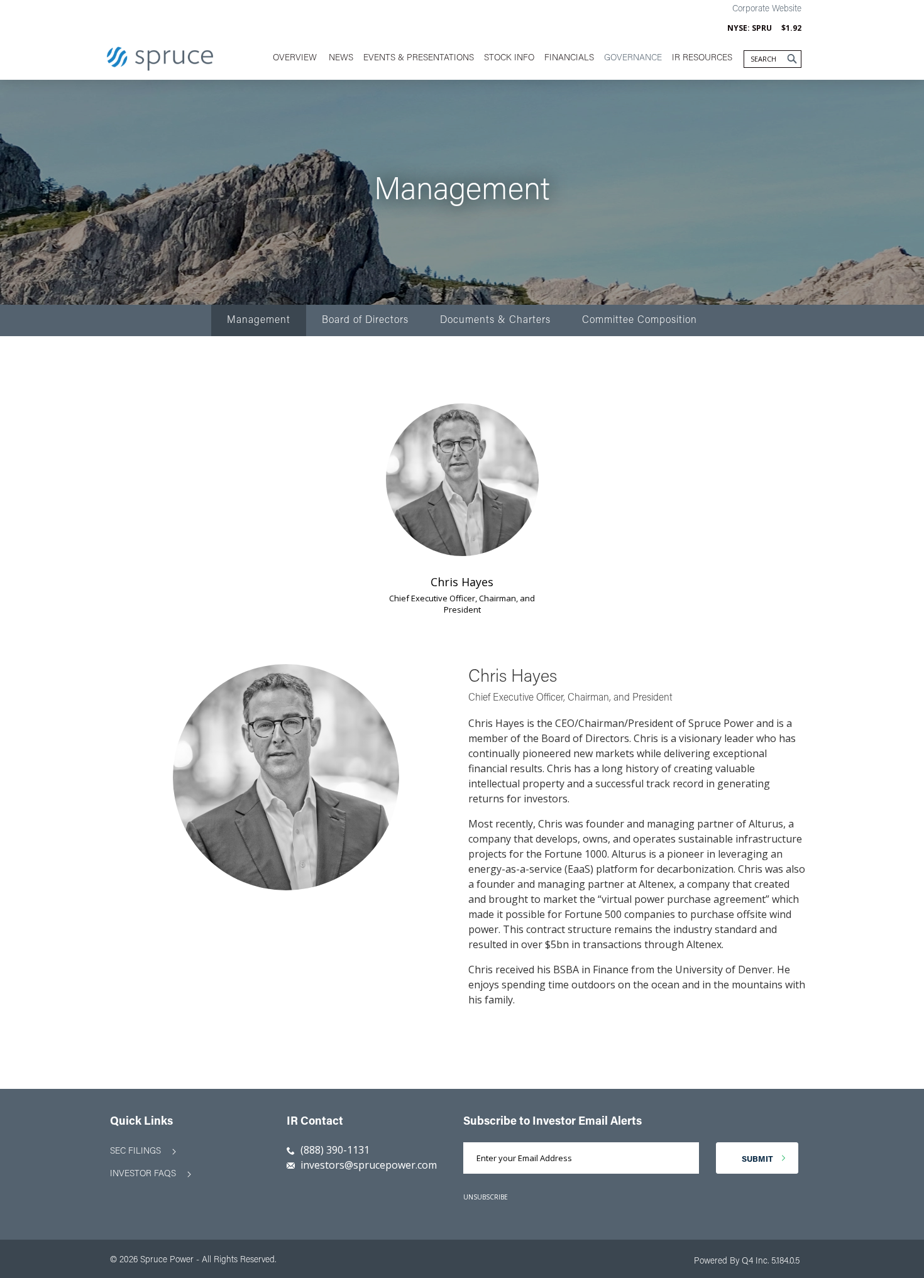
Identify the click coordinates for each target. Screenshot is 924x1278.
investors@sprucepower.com (367, 1165)
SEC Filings (135, 1151)
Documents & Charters (495, 320)
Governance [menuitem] (633, 58)
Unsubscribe (485, 1197)
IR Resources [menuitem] (702, 58)
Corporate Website (766, 9)
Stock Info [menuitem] (509, 58)
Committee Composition (639, 320)
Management (258, 320)
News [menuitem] (341, 58)
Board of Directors (365, 320)
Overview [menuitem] (295, 58)
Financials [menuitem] (569, 58)
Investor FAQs (143, 1174)
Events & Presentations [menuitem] (418, 58)
